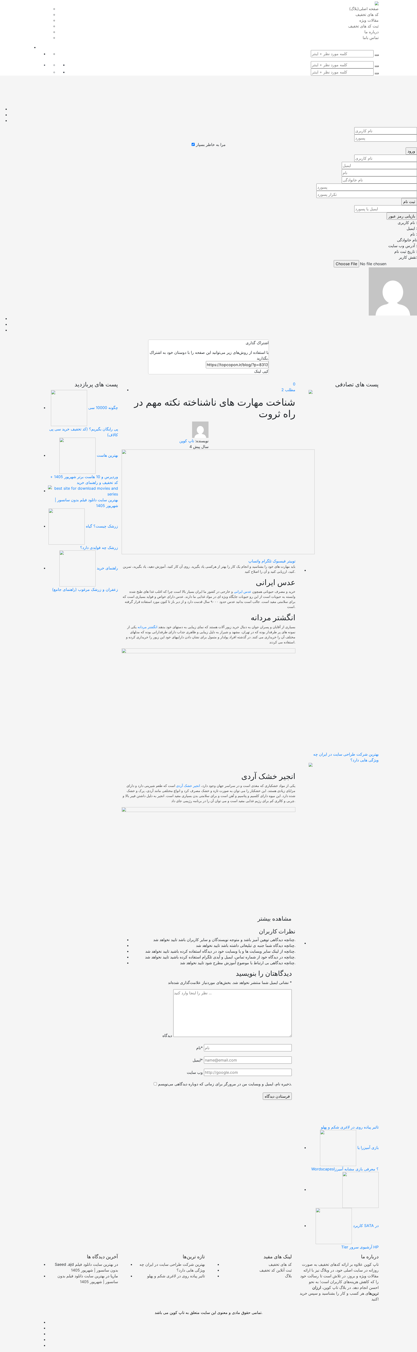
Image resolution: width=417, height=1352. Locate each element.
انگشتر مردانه (147, 627)
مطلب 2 (288, 389)
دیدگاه (167, 1035)
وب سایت (195, 1072)
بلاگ (288, 1275)
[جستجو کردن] (377, 55)
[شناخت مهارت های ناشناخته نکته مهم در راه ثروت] (218, 501)
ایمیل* (198, 1060)
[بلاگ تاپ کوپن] (377, 2)
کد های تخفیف (280, 1264)
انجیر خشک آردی (188, 786)
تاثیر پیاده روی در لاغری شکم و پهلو (176, 1275)
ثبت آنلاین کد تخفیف (275, 1270)
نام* (199, 1047)
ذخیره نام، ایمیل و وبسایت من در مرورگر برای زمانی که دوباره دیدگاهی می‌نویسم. (225, 1084)
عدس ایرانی (242, 591)
